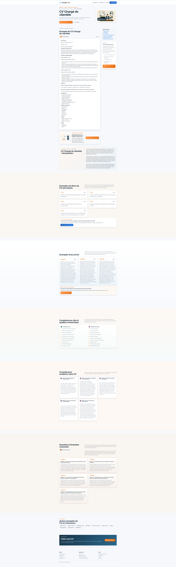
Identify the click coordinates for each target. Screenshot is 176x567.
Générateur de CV (62, 558)
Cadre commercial (71, 527)
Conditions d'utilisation (102, 553)
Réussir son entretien (82, 556)
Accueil (60, 8)
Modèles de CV (102, 2)
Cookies (100, 558)
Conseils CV (61, 556)
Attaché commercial (105, 525)
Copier (85, 192)
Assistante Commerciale (96, 525)
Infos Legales (101, 555)
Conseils (107, 2)
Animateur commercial (71, 525)
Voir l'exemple (76, 22)
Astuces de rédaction (107, 37)
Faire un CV (81, 553)
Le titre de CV (106, 33)
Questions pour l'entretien (108, 38)
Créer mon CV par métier (66, 292)
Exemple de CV (106, 30)
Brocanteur (111, 525)
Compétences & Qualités (108, 36)
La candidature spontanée (83, 558)
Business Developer (63, 527)
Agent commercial (63, 525)
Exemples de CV (96, 2)
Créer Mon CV (113, 2)
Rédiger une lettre (82, 555)
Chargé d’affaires (78, 527)
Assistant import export (80, 525)
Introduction (106, 32)
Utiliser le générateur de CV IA (109, 66)
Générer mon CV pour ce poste (66, 22)
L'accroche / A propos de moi (109, 34)
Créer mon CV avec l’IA (110, 540)
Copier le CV (97, 36)
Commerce (71, 8)
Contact (100, 556)
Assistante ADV (88, 525)
